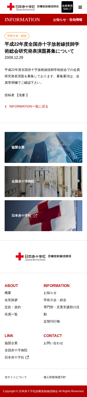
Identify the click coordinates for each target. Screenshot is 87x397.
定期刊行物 (52, 321)
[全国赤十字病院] (43, 194)
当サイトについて (16, 377)
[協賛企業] (43, 160)
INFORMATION (57, 286)
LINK (9, 336)
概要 (8, 293)
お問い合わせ (53, 343)
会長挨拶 (11, 300)
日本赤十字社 (14, 357)
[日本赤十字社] (43, 228)
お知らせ (50, 293)
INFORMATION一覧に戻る (28, 106)
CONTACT (53, 336)
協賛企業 (11, 343)
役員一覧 (11, 314)
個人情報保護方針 (55, 377)
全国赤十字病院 (16, 350)
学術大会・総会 (55, 300)
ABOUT (11, 286)
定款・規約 (13, 307)
